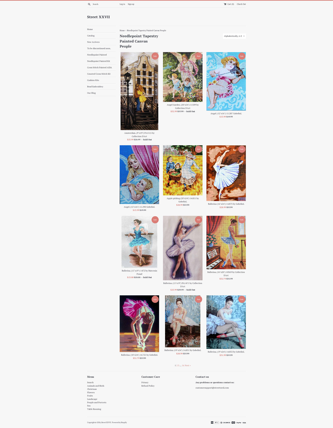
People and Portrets (96, 402)
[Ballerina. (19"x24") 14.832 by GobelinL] (226, 322)
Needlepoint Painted (97, 54)
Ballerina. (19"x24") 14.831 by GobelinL (182, 350)
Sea (88, 405)
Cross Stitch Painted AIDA (99, 67)
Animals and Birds (95, 385)
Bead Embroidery (95, 86)
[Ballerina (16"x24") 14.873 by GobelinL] (226, 173)
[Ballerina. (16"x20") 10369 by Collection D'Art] (226, 242)
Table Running (94, 409)
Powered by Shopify (119, 422)
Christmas (92, 389)
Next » (188, 365)
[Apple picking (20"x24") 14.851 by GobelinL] (182, 170)
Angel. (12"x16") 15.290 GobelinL (139, 206)
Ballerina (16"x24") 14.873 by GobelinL (226, 203)
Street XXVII (98, 16)
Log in (122, 4)
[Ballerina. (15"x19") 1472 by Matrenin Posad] (139, 242)
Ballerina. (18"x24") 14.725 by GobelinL (139, 354)
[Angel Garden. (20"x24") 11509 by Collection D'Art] (182, 77)
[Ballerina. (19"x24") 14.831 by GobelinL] (182, 321)
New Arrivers (93, 42)
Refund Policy (147, 385)
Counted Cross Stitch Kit (99, 73)
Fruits (90, 395)
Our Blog (91, 92)
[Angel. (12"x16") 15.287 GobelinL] (226, 81)
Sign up (131, 4)
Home (90, 29)
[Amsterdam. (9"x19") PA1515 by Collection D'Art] (139, 91)
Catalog (90, 35)
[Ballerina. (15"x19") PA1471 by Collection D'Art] (182, 248)
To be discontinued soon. (99, 48)
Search (90, 382)
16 (183, 365)
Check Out (241, 4)
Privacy (144, 382)
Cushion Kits (93, 80)
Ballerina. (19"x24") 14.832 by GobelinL (226, 351)
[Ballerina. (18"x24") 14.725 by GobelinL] (139, 323)
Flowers (91, 392)
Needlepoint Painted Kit (98, 61)
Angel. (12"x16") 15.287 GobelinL (226, 113)
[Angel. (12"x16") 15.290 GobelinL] (139, 174)
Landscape (92, 399)
